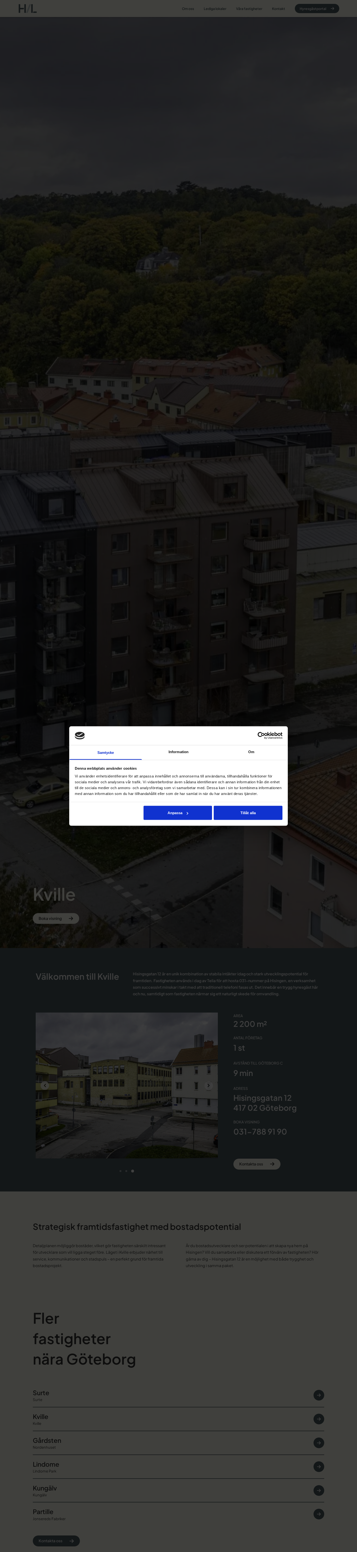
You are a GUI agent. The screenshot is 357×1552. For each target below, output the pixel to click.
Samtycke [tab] (105, 752)
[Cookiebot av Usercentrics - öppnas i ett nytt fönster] (261, 735)
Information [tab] (178, 752)
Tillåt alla (248, 813)
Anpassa (175, 813)
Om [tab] (251, 752)
